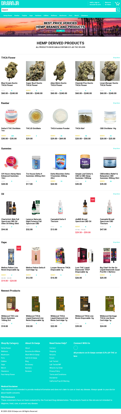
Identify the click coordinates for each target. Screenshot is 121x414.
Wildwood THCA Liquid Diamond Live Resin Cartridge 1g (59, 318)
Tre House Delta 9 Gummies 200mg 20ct (35, 175)
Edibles (46, 15)
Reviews (28, 371)
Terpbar (24, 15)
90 (86, 136)
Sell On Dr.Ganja (31, 358)
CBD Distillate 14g (108, 128)
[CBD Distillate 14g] (110, 116)
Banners (28, 368)
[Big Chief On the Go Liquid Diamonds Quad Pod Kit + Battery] (110, 255)
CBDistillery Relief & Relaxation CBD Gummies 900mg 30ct (109, 176)
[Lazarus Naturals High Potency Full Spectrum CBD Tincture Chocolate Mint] (36, 207)
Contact (53, 348)
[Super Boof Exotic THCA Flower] (36, 71)
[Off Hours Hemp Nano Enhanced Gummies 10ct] (11, 162)
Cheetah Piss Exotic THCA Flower (84, 84)
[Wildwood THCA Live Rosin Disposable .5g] (85, 304)
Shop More (116, 58)
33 (111, 136)
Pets (70, 15)
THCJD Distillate (33, 128)
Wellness (54, 15)
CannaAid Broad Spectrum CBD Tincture (107, 221)
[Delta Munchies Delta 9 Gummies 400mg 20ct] (60, 162)
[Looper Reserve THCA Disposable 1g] (60, 255)
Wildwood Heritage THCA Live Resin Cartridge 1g (108, 318)
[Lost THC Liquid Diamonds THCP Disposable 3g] (85, 255)
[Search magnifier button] (117, 10)
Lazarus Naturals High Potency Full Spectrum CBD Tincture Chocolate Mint (34, 223)
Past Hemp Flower (8, 374)
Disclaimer (54, 378)
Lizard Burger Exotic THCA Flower (109, 84)
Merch (77, 15)
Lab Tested (54, 361)
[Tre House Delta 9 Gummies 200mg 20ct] (36, 162)
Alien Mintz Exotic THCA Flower (59, 84)
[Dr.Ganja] (10, 3)
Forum (52, 358)
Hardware (38, 15)
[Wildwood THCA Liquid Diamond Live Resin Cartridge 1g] (60, 304)
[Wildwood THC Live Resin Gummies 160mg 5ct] (11, 304)
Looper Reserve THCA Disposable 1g (60, 269)
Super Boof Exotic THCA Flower (34, 84)
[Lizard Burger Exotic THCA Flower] (110, 71)
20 (61, 136)
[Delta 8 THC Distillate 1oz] (11, 116)
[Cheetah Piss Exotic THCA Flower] (85, 71)
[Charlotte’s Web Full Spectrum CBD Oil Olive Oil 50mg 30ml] (11, 207)
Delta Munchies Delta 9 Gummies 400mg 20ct (60, 176)
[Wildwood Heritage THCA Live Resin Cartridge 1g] (110, 304)
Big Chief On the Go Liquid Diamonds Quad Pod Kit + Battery (110, 270)
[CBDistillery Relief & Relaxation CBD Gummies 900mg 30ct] (110, 162)
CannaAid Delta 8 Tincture (58, 220)
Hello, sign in (94, 2)
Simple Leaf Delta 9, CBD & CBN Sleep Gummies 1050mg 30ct (84, 177)
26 (111, 181)
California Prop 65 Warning (59, 381)
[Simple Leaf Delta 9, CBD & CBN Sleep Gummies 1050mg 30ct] (85, 162)
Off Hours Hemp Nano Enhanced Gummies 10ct (11, 176)
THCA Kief (79, 128)
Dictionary (29, 365)
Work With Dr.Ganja (32, 355)
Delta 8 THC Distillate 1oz (10, 129)
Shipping (53, 351)
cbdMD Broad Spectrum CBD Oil (83, 220)
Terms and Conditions (58, 374)
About (27, 348)
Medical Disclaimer (9, 386)
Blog (27, 361)
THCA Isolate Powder (60, 128)
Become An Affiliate (32, 351)
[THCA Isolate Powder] (60, 116)
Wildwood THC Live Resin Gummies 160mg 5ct (9, 318)
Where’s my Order (56, 368)
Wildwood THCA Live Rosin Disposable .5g (84, 317)
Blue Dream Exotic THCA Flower (9, 84)
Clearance (84, 15)
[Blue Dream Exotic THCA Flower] (11, 71)
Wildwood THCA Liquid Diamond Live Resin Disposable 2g (35, 318)
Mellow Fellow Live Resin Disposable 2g (10, 269)
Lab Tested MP (55, 365)
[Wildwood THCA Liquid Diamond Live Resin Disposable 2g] (36, 304)
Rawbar (16, 15)
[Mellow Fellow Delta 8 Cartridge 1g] (36, 255)
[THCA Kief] (85, 116)
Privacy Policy (55, 371)
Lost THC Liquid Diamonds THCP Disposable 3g (82, 270)
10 (61, 181)
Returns (53, 355)
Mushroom (63, 15)
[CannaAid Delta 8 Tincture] (60, 207)
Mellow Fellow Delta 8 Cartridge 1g (35, 269)
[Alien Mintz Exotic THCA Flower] (60, 71)
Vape (31, 15)
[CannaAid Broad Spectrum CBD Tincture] (110, 207)
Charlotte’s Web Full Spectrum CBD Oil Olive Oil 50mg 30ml (10, 221)
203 (12, 136)
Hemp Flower (8, 15)
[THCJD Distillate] (36, 116)
